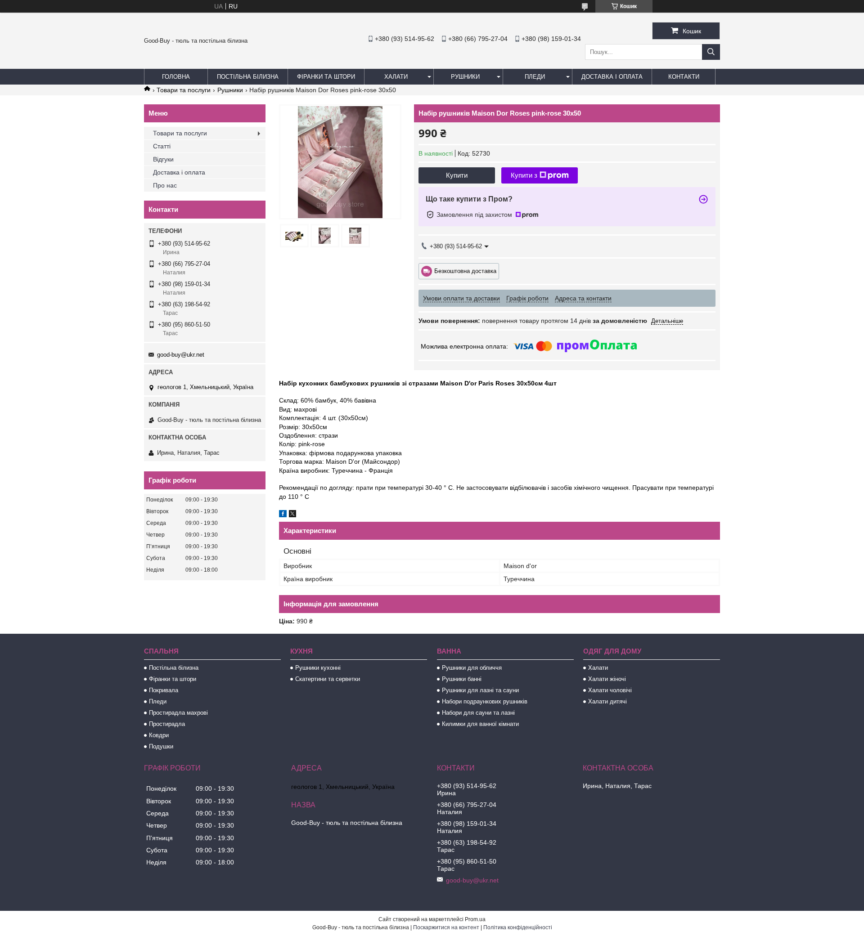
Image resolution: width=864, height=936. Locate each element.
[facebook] (283, 515)
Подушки (161, 746)
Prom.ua (475, 919)
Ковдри (159, 735)
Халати (396, 76)
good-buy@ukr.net (180, 354)
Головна (176, 76)
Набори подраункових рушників (484, 701)
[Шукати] (711, 52)
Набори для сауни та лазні (478, 712)
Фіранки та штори (326, 76)
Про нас (165, 185)
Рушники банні (462, 679)
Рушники (465, 76)
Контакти (683, 76)
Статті (162, 146)
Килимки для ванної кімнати (480, 724)
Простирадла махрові (178, 712)
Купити (457, 175)
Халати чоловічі (610, 690)
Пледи (535, 76)
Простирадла (167, 724)
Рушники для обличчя (472, 667)
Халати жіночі (607, 679)
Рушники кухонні (318, 667)
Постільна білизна (248, 76)
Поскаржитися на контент (446, 927)
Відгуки (163, 159)
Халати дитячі (607, 701)
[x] (292, 515)
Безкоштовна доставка (465, 270)
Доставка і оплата (612, 76)
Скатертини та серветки (327, 679)
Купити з (524, 175)
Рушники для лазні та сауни (480, 690)
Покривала (163, 690)
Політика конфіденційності (517, 927)
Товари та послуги (184, 90)
